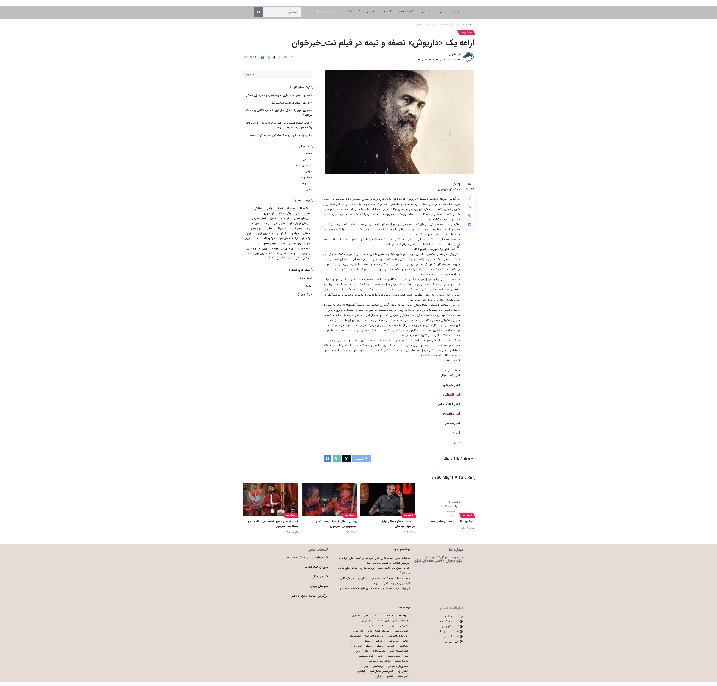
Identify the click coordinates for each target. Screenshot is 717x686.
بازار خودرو (269, 213)
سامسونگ (281, 228)
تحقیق (273, 218)
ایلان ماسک (285, 213)
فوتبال (248, 233)
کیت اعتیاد (311, 567)
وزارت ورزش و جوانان (282, 249)
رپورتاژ (308, 285)
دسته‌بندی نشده (304, 166)
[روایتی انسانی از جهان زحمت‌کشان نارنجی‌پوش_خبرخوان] (329, 499)
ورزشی (309, 190)
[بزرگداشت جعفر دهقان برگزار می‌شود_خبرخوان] (387, 499)
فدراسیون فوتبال (264, 233)
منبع (457, 442)
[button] (268, 57)
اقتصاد (309, 154)
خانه (472, 24)
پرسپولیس (305, 254)
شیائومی (281, 233)
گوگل (270, 259)
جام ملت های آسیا (259, 223)
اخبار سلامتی (452, 423)
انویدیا (307, 213)
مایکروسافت (268, 238)
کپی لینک (294, 259)
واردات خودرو (303, 249)
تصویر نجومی (259, 218)
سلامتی (308, 172)
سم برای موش (319, 586)
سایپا (269, 228)
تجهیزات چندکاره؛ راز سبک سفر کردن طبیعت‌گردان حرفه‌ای (278, 135)
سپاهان (295, 233)
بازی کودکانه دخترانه (298, 557)
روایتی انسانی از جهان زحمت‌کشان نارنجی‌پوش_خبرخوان (336, 523)
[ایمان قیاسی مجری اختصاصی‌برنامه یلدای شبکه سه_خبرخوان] (270, 499)
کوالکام (306, 259)
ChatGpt (305, 208)
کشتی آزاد (281, 254)
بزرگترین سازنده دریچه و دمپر (309, 595)
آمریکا (280, 208)
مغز (308, 244)
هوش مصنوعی (268, 244)
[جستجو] (258, 12)
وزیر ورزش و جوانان (257, 249)
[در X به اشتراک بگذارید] (274, 57)
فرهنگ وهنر (466, 32)
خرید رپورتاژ (305, 294)
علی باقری (455, 54)
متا (256, 238)
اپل (297, 213)
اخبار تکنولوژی (451, 384)
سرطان (306, 233)
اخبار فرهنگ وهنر (449, 403)
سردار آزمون (256, 228)
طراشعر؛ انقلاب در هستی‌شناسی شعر (290, 103)
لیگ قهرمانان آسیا (288, 238)
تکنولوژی (307, 160)
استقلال (258, 208)
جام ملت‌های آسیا (301, 228)
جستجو (250, 74)
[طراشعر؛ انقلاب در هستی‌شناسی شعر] (446, 499)
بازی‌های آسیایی (301, 218)
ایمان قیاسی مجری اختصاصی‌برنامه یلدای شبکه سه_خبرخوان (272, 523)
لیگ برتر (306, 238)
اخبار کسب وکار (450, 375)
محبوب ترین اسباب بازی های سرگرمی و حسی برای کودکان (277, 95)
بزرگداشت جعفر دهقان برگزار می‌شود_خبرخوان (398, 523)
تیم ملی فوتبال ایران (299, 223)
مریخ (247, 238)
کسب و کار (306, 184)
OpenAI (291, 208)
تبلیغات (285, 218)
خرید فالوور (305, 277)
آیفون (269, 208)
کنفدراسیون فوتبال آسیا (260, 254)
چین (293, 254)
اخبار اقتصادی (451, 394)
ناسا (282, 244)
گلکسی (281, 259)
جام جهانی (279, 223)
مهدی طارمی (295, 244)
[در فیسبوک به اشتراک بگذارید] (279, 57)
